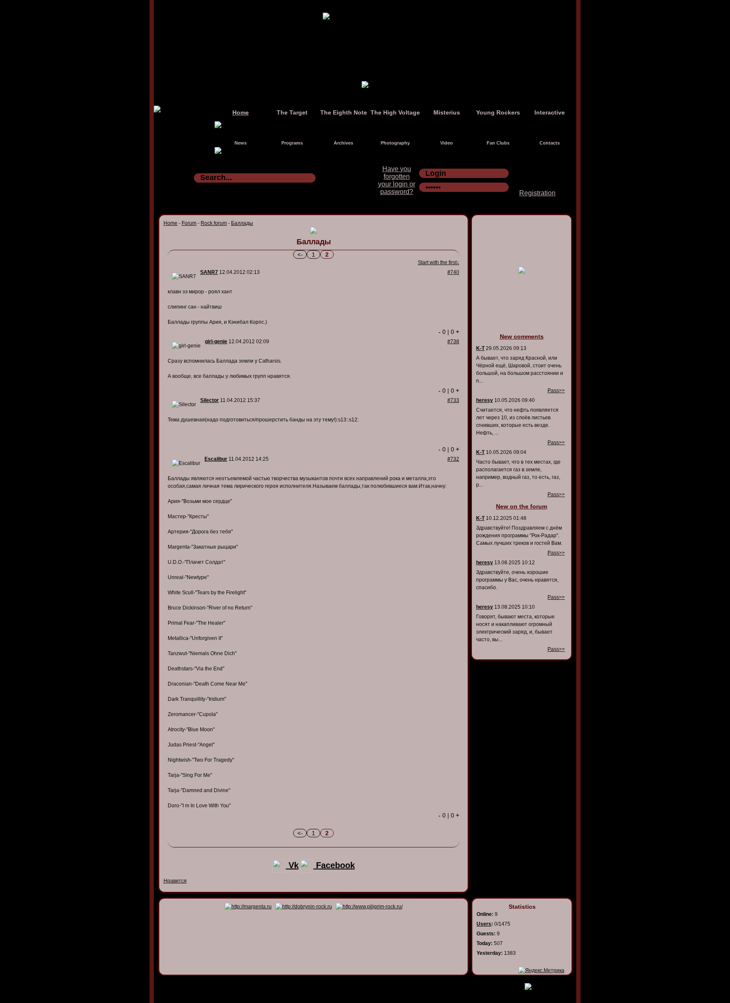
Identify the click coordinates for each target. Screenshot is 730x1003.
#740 (453, 272)
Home (240, 112)
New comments (522, 336)
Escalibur (215, 459)
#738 (453, 341)
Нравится (175, 881)
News (240, 142)
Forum (189, 223)
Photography (395, 142)
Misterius (446, 112)
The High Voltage (395, 112)
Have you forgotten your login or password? (396, 180)
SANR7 (209, 272)
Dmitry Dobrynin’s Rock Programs (356, 985)
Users (484, 924)
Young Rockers (498, 112)
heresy (484, 400)
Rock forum (214, 223)
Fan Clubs (498, 142)
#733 (453, 400)
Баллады (242, 223)
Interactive (549, 112)
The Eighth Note (343, 112)
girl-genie (216, 341)
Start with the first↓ (438, 262)
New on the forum (521, 506)
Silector (209, 400)
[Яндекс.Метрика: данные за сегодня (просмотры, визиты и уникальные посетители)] (541, 970)
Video (446, 142)
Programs (292, 142)
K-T (480, 348)
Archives (343, 142)
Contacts (549, 142)
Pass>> (556, 391)
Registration (537, 193)
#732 (453, 459)
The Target (292, 112)
